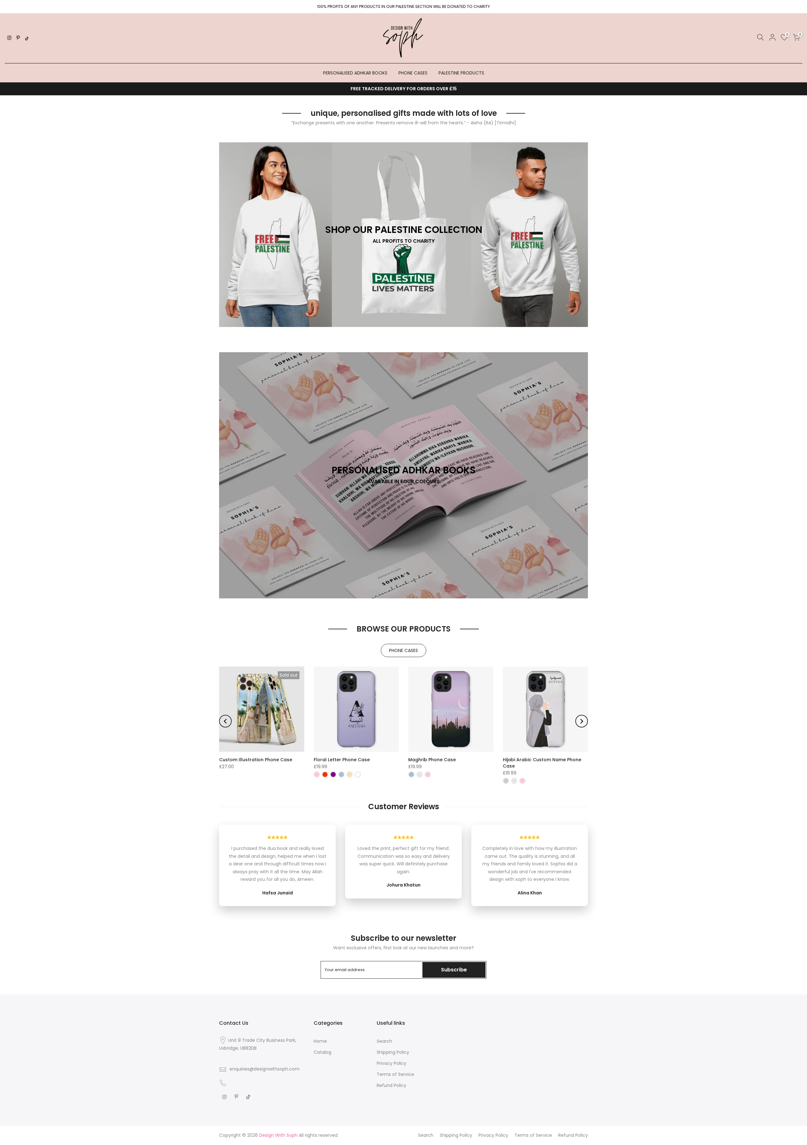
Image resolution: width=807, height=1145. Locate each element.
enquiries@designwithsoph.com (264, 1069)
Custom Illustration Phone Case (255, 759)
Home (320, 1041)
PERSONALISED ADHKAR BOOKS (355, 73)
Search (384, 1041)
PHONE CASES (412, 73)
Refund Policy (391, 1085)
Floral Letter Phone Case (342, 759)
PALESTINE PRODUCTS (461, 73)
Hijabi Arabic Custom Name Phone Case (542, 762)
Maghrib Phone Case (432, 759)
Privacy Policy (391, 1063)
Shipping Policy (393, 1052)
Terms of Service (395, 1074)
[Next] (581, 721)
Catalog (322, 1052)
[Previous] (225, 721)
